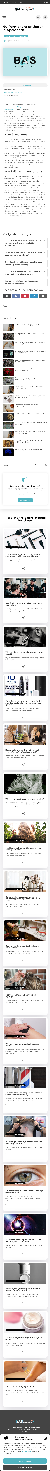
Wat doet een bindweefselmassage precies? (22, 1045)
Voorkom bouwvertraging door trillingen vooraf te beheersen (29, 450)
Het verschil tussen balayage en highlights (20, 996)
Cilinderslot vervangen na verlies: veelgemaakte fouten (26, 405)
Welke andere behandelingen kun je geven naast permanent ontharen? (25, 253)
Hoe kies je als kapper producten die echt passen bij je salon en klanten (22, 555)
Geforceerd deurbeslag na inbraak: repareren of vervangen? (30, 360)
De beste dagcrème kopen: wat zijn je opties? (23, 1339)
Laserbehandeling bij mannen (20, 1386)
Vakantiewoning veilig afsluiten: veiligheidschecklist (26, 369)
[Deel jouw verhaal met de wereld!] (25, 479)
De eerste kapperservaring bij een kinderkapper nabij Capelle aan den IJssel (22, 899)
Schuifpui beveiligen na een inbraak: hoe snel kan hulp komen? (30, 352)
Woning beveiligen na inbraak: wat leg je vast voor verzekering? (30, 432)
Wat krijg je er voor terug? (13, 92)
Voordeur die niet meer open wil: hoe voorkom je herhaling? (31, 343)
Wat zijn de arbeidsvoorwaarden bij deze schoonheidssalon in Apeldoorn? (25, 272)
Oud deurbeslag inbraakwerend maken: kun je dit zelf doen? (31, 423)
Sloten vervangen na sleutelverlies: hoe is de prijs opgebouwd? (30, 387)
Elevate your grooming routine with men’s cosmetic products (22, 1290)
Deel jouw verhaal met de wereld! (25, 486)
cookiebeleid (26, 1451)
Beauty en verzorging (16, 36)
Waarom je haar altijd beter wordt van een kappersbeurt (23, 1143)
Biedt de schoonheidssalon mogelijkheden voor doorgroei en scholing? (25, 263)
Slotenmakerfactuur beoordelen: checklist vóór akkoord (29, 334)
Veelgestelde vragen (11, 95)
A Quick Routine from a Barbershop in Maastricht (23, 604)
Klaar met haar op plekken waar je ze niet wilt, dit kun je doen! (23, 1241)
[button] (45, 1438)
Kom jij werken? (9, 89)
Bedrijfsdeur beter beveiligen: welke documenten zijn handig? (27, 325)
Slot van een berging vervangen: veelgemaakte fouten (26, 378)
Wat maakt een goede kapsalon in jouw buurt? (24, 653)
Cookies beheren (25, 1467)
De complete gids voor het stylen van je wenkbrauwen (24, 1192)
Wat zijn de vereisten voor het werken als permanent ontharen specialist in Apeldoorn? (25, 243)
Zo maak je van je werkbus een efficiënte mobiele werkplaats (29, 441)
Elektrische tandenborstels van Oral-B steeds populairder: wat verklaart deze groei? (24, 703)
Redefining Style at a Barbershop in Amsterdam (22, 947)
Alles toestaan (25, 1461)
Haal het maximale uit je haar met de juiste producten (23, 849)
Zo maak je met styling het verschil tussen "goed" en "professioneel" (22, 751)
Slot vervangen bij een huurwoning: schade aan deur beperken (30, 396)
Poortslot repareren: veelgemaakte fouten (29, 413)
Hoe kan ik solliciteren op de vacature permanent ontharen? (25, 282)
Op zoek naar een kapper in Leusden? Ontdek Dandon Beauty (23, 1094)
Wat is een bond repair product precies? (24, 799)
